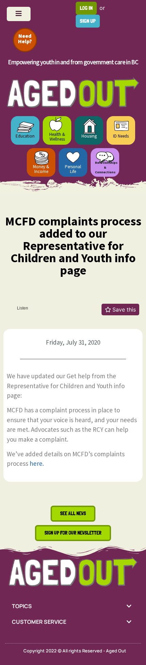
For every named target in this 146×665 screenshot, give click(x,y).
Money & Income (41, 169)
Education (25, 136)
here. (37, 463)
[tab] (73, 606)
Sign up (88, 21)
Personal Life (73, 169)
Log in (86, 8)
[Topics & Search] (19, 14)
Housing (89, 136)
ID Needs (121, 136)
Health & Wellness (57, 136)
